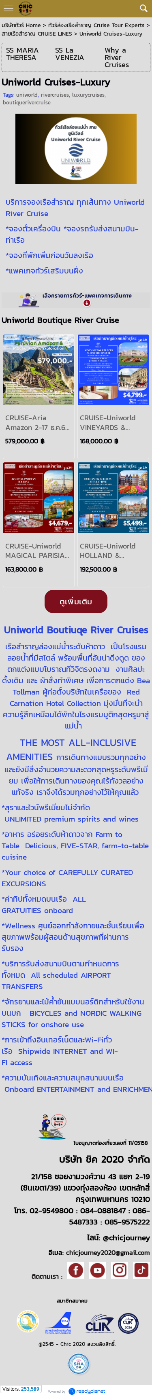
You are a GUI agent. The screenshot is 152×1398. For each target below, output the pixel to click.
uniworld (27, 95)
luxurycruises (88, 95)
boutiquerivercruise (27, 102)
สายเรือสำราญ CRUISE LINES (37, 34)
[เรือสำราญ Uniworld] (76, 147)
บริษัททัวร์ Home (21, 25)
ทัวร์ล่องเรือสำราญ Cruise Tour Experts (96, 25)
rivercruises (55, 95)
